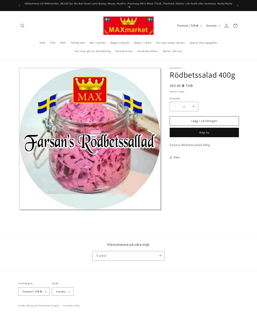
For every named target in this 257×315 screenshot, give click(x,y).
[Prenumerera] (160, 255)
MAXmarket (32, 305)
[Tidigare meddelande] (19, 5)
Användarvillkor (71, 305)
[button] (22, 25)
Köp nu (204, 132)
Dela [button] (176, 157)
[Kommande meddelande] (237, 5)
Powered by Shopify (49, 305)
